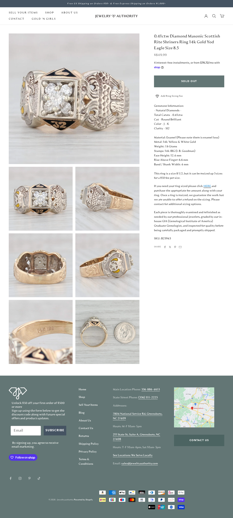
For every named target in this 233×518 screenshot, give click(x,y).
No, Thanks (154, 294)
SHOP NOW (154, 283)
